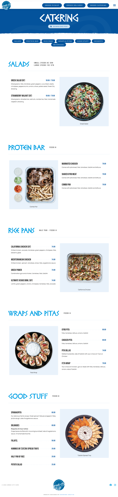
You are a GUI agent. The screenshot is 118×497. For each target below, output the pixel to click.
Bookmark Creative (67, 494)
